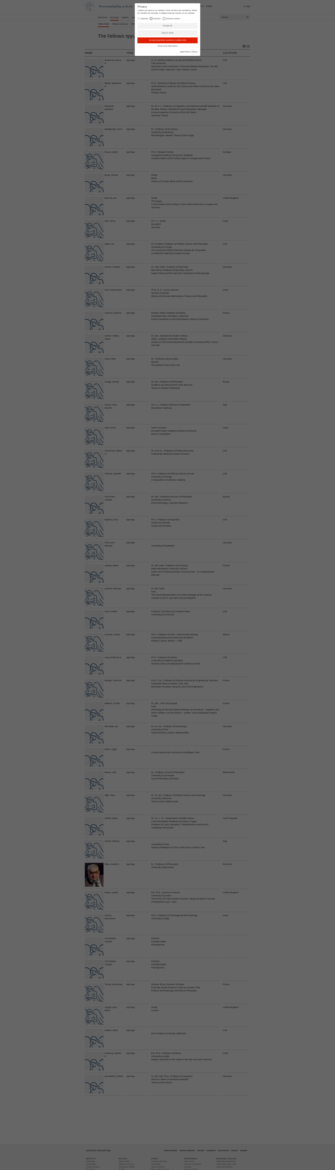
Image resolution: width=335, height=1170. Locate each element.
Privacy (195, 52)
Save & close (167, 33)
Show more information (168, 46)
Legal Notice (185, 52)
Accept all (167, 26)
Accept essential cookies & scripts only (167, 40)
